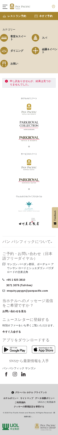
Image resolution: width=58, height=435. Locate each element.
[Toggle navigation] (6, 7)
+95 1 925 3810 (15, 279)
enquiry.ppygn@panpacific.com (27, 290)
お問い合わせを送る (14, 311)
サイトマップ (26, 398)
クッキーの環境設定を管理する (29, 406)
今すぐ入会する (11, 331)
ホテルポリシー (11, 398)
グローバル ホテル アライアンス (31, 392)
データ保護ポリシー (45, 398)
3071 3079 (19, 285)
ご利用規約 (20, 402)
